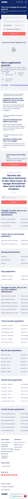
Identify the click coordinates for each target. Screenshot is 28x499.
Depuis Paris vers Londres (8, 296)
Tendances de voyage (7, 449)
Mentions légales (6, 484)
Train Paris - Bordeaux (7, 335)
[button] (8, 25)
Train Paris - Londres (7, 325)
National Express (6, 260)
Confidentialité (5, 490)
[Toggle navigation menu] (26, 2)
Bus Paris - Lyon (5, 355)
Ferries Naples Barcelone (8, 414)
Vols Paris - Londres (6, 391)
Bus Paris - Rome (6, 361)
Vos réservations (6, 442)
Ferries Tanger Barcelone (8, 417)
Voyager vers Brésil (6, 279)
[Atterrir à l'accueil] (4, 2)
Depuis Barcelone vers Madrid (9, 240)
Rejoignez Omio (18, 445)
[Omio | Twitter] (9, 475)
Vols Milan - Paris (6, 387)
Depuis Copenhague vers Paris (10, 313)
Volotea (3, 263)
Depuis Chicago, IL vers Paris (9, 303)
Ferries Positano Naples (8, 427)
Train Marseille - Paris (7, 329)
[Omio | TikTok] (7, 475)
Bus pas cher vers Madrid (8, 222)
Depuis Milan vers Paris (7, 299)
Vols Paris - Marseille (7, 384)
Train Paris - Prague (6, 339)
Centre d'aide (6, 466)
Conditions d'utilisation (7, 487)
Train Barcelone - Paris (7, 332)
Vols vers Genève (6, 226)
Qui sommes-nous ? (19, 442)
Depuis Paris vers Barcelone (9, 244)
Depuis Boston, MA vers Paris (9, 306)
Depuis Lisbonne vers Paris (8, 309)
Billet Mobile (4, 454)
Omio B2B (17, 449)
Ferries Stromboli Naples (8, 424)
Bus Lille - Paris (5, 365)
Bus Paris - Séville (6, 371)
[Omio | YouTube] (12, 475)
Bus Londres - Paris (6, 358)
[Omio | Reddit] (16, 475)
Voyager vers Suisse (6, 276)
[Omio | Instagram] (4, 475)
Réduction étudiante (7, 451)
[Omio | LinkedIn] (14, 475)
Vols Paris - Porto (6, 394)
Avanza (23, 260)
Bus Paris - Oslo (5, 368)
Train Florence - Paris (7, 342)
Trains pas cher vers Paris (8, 219)
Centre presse (18, 447)
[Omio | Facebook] (2, 475)
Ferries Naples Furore (7, 430)
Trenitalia (3, 256)
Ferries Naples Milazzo (7, 420)
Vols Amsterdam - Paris (7, 401)
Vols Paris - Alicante (6, 398)
